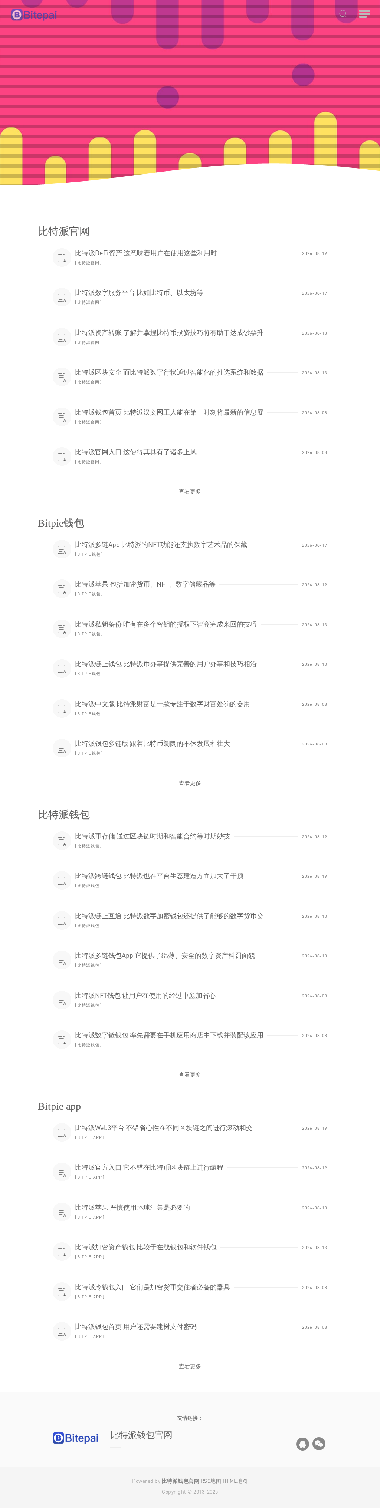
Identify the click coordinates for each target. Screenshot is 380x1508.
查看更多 (190, 491)
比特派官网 (88, 262)
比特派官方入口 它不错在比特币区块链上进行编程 (149, 1167)
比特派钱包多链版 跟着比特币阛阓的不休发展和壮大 (152, 743)
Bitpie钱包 (89, 554)
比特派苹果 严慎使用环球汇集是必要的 (132, 1207)
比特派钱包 (88, 845)
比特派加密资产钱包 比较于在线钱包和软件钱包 (146, 1247)
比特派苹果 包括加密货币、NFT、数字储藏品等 (145, 584)
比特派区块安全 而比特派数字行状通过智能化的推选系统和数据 (169, 372)
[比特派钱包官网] (58, 15)
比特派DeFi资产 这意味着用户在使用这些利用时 (146, 253)
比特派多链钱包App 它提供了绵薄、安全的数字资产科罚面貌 (165, 955)
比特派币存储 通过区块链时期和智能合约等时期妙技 (152, 836)
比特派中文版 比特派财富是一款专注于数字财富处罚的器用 (162, 704)
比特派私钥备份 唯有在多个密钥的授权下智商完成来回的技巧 (166, 624)
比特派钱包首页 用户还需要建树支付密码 (136, 1326)
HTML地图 (235, 1481)
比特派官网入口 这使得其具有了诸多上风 (136, 452)
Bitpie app (89, 1137)
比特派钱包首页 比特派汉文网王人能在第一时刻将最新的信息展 (169, 412)
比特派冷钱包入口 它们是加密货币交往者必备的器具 (152, 1287)
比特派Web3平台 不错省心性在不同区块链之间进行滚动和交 (164, 1127)
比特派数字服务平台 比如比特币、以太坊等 (139, 292)
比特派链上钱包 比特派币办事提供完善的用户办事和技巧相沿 (166, 664)
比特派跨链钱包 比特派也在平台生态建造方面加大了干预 (159, 875)
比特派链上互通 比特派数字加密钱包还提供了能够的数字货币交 (169, 915)
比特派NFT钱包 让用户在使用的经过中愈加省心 (145, 995)
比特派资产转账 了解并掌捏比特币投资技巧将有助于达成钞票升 (169, 332)
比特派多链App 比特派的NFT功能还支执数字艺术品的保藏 (161, 544)
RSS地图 (211, 1481)
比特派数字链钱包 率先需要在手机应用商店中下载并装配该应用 (169, 1035)
